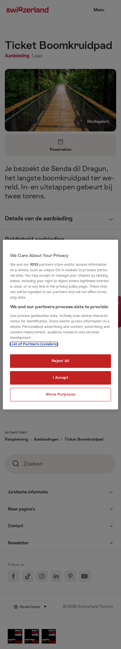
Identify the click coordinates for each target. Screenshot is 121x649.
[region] (60, 325)
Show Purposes (60, 394)
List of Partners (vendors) (34, 344)
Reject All (61, 361)
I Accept (60, 378)
